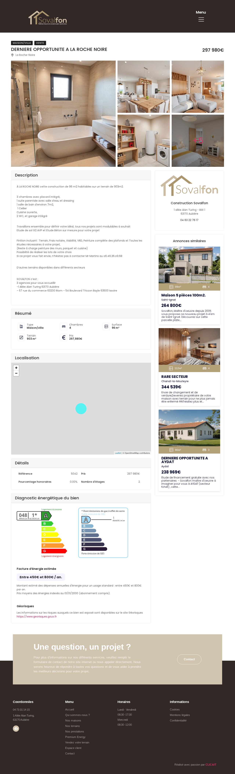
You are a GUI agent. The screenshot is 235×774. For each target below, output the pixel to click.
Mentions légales (180, 715)
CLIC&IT (210, 764)
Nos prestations (74, 731)
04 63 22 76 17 (189, 220)
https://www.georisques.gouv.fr (37, 616)
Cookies (175, 709)
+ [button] (16, 367)
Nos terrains (72, 725)
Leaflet (118, 452)
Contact (70, 753)
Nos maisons (73, 720)
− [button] (16, 373)
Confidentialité (178, 720)
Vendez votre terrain (77, 742)
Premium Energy (75, 736)
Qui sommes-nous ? (77, 715)
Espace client (73, 747)
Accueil (69, 709)
